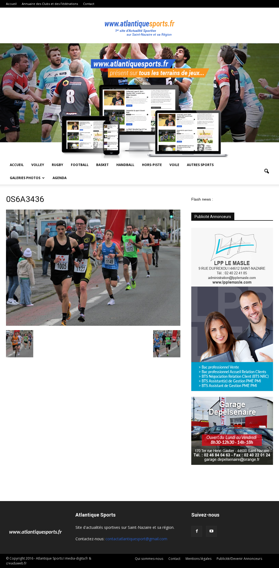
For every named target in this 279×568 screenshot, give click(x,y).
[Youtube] (211, 531)
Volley (37, 164)
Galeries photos (25, 178)
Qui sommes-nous (149, 558)
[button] (266, 171)
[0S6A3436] (93, 324)
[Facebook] (196, 531)
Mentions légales (198, 558)
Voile (174, 164)
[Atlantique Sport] (139, 25)
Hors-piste (152, 164)
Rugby (57, 164)
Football (80, 164)
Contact (88, 4)
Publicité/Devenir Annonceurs (239, 558)
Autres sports (200, 164)
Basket (102, 164)
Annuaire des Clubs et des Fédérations (50, 4)
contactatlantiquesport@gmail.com (136, 538)
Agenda (59, 178)
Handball (125, 164)
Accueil (11, 4)
